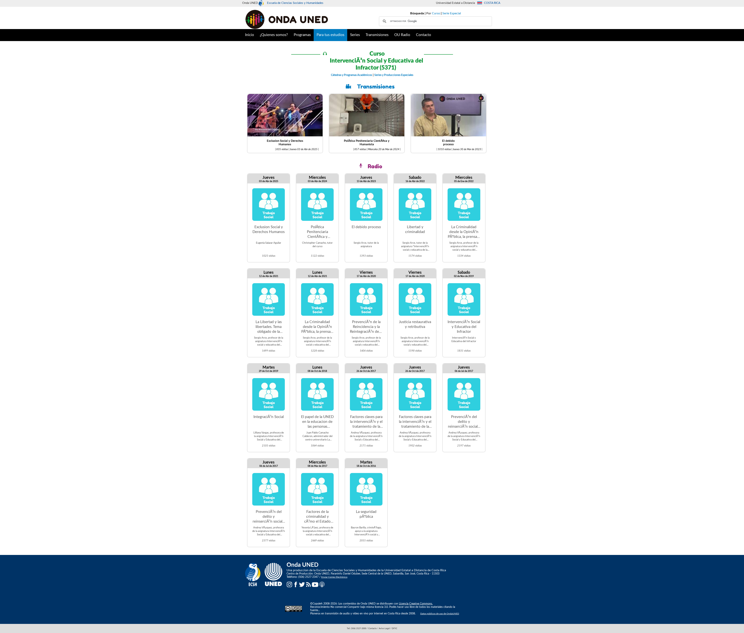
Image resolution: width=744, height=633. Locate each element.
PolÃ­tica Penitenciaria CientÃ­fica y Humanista (317, 232)
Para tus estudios (330, 35)
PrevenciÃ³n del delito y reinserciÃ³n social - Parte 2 (464, 422)
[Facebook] (295, 584)
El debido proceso (366, 227)
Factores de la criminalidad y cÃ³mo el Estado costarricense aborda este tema (317, 517)
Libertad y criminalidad (415, 229)
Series (355, 35)
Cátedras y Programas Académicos (351, 75)
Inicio (249, 35)
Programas (302, 35)
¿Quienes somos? (274, 35)
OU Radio (402, 35)
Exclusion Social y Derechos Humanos (268, 229)
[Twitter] (302, 584)
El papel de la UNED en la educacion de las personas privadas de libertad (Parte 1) (317, 422)
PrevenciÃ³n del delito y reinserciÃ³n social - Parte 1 (269, 517)
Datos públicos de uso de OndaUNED (439, 613)
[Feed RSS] (308, 584)
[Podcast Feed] (322, 584)
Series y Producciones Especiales (393, 75)
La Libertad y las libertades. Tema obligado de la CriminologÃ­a (269, 327)
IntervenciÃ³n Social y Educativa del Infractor (464, 327)
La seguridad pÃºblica (366, 514)
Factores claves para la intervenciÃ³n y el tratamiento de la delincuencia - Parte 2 (415, 422)
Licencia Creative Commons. (416, 603)
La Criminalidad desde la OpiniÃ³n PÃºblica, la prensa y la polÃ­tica (464, 232)
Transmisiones (377, 35)
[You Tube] (315, 584)
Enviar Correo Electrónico (334, 577)
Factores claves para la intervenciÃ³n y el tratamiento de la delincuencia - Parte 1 (366, 422)
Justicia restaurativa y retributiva (415, 324)
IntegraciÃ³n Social (268, 417)
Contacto (423, 35)
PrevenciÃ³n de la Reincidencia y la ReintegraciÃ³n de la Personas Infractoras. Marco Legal (366, 327)
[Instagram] (289, 584)
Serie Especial (451, 13)
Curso (436, 13)
